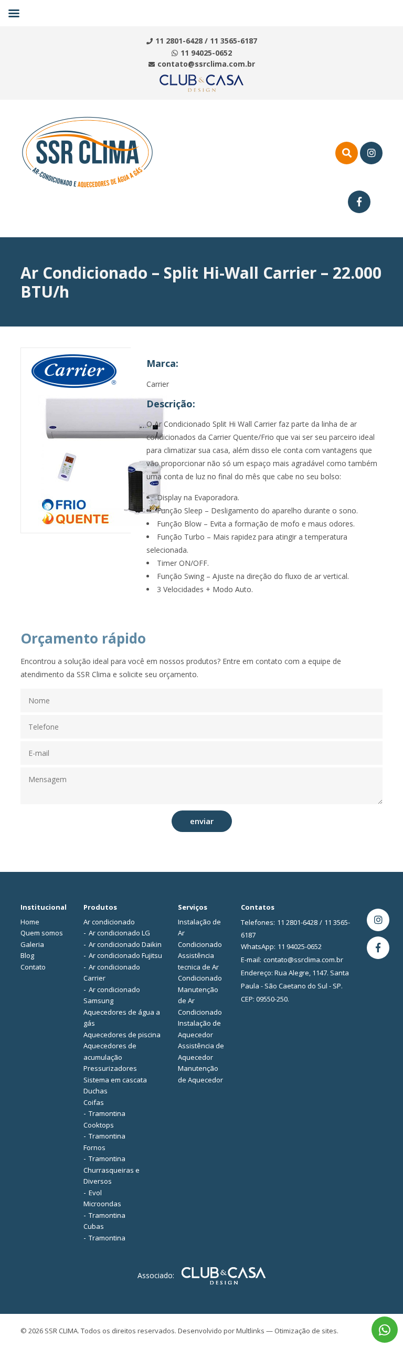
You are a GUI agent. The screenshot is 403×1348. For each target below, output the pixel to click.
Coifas (93, 1102)
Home (29, 921)
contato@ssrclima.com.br (206, 64)
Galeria (32, 944)
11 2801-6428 (179, 41)
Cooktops (98, 1125)
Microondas (102, 1203)
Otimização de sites (305, 1330)
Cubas (93, 1226)
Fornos (94, 1147)
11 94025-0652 (206, 53)
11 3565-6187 (233, 41)
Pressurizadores (110, 1068)
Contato (33, 967)
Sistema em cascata (115, 1079)
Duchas (95, 1091)
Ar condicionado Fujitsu (125, 955)
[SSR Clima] (87, 151)
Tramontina (107, 1113)
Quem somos (41, 933)
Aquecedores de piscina (122, 1034)
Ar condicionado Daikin (125, 944)
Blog (27, 955)
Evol (95, 1192)
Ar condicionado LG (119, 933)
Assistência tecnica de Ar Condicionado (200, 967)
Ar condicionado (109, 921)
